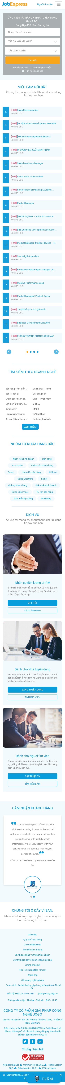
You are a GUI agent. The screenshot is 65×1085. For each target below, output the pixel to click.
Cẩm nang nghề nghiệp (32, 980)
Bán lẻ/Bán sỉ (12, 393)
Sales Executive (25, 478)
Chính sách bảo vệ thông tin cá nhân (32, 955)
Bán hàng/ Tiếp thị (42, 388)
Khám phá (32, 975)
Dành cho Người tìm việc (32, 756)
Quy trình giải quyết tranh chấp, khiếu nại (32, 960)
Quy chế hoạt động (32, 939)
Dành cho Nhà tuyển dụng (32, 669)
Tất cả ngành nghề (42, 67)
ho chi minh (17, 465)
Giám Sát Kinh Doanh (46, 485)
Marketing (46, 498)
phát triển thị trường (23, 498)
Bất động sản (39, 393)
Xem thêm (30, 426)
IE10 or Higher (49, 1068)
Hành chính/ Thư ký (15, 414)
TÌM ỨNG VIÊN (32, 697)
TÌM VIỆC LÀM (32, 783)
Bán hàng (46, 459)
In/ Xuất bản (39, 414)
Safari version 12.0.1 (27, 1068)
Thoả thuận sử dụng (32, 949)
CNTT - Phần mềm (42, 398)
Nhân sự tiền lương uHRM (32, 582)
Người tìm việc (45, 4)
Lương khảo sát (32, 965)
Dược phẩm (12, 409)
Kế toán (53, 472)
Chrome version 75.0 (33, 1065)
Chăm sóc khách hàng (16, 398)
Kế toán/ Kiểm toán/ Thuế (16, 419)
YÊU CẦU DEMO (32, 610)
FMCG (36, 409)
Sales (11, 472)
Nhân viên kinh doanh (23, 459)
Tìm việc (32, 60)
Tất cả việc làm (20, 67)
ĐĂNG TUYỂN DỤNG (32, 689)
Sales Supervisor (20, 492)
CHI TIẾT (32, 602)
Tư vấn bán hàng (45, 492)
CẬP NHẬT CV (32, 776)
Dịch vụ (37, 403)
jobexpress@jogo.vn (48, 993)
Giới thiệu (32, 934)
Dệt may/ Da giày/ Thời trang (16, 403)
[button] (32, 41)
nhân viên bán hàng (31, 472)
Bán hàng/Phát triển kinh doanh (16, 388)
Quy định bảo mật (32, 944)
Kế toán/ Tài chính (42, 419)
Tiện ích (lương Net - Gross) (32, 970)
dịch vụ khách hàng (17, 485)
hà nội (44, 478)
